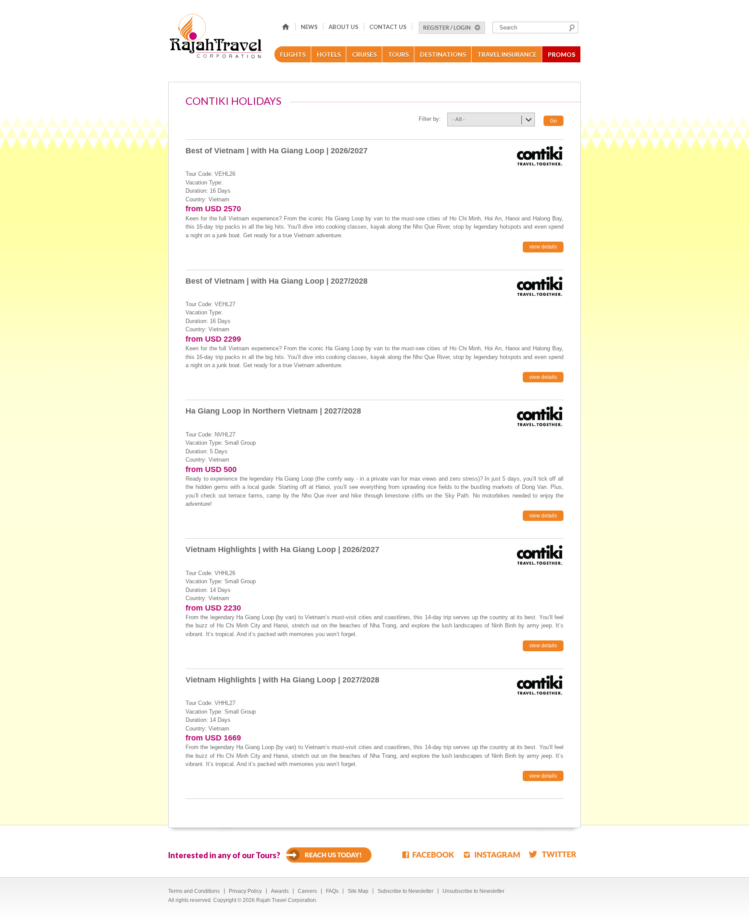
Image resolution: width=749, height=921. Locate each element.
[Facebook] (428, 854)
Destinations (443, 54)
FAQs (332, 891)
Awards (280, 891)
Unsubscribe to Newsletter (474, 891)
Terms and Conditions (194, 891)
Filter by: (430, 119)
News (309, 26)
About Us (343, 26)
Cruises (364, 54)
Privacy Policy (245, 891)
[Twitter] (552, 854)
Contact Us (388, 26)
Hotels (329, 54)
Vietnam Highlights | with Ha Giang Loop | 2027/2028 (282, 679)
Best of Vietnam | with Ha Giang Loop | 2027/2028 (277, 281)
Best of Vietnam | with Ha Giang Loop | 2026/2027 (277, 150)
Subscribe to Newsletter (405, 891)
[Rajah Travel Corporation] (217, 39)
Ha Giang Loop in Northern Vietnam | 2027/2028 (273, 411)
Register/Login (452, 28)
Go (553, 121)
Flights (293, 54)
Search (572, 28)
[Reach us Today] (328, 855)
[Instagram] (492, 854)
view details (543, 247)
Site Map (358, 891)
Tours (398, 54)
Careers (307, 891)
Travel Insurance (507, 54)
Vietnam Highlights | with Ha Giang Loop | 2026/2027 (282, 549)
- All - (458, 119)
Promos (561, 54)
